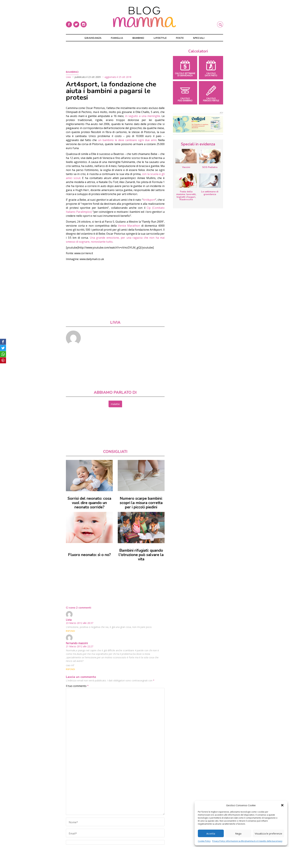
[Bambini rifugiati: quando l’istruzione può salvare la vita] (141, 527)
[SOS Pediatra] (210, 156)
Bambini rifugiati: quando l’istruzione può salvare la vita (141, 555)
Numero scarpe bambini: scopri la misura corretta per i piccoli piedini (141, 503)
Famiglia (117, 38)
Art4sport (149, 200)
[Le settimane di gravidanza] (210, 180)
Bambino (138, 38)
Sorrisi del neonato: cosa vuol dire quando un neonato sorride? (89, 503)
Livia (68, 77)
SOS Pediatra (209, 167)
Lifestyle (160, 38)
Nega (238, 833)
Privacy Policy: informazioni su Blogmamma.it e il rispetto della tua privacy (247, 841)
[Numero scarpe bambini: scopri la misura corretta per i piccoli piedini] (141, 475)
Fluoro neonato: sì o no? (89, 554)
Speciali (198, 38)
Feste (180, 38)
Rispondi (70, 631)
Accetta (210, 833)
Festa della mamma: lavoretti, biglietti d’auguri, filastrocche (186, 195)
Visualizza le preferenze (268, 833)
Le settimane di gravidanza (209, 193)
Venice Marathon (129, 225)
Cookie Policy (204, 841)
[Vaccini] (186, 156)
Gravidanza (93, 38)
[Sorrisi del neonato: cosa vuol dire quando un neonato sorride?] (89, 475)
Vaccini (186, 167)
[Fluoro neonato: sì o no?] (89, 527)
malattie (115, 404)
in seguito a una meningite (142, 116)
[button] (282, 805)
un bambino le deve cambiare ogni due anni (127, 140)
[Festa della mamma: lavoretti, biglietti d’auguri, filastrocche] (186, 180)
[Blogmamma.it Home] (144, 17)
